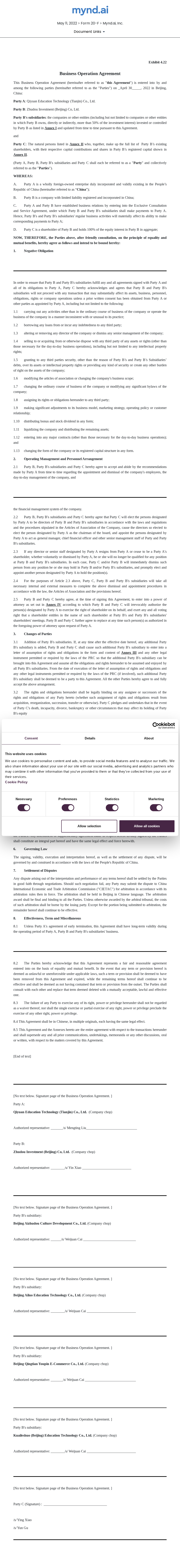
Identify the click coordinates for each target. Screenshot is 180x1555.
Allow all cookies (147, 826)
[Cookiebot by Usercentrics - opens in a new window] (156, 725)
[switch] (68, 807)
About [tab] (149, 738)
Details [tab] (90, 738)
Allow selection (89, 826)
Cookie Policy (16, 782)
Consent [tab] (31, 738)
